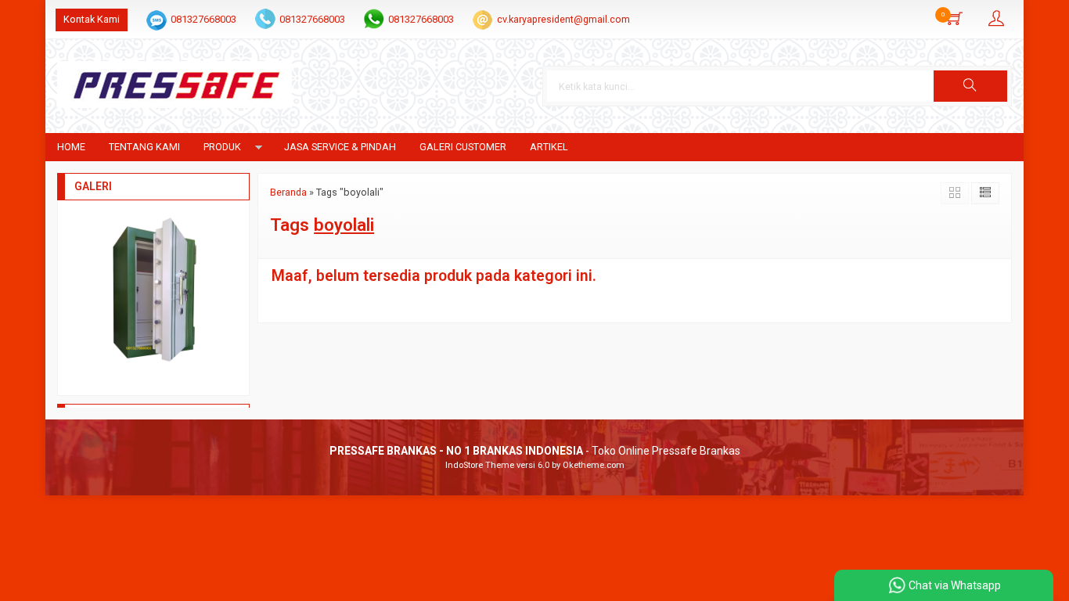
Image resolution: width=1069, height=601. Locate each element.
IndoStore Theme (479, 465)
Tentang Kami (144, 147)
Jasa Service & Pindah (340, 147)
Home (71, 147)
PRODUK (222, 147)
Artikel (549, 147)
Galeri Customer (462, 147)
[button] (970, 86)
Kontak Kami (91, 19)
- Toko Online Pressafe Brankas (534, 450)
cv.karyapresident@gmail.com (563, 19)
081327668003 (203, 19)
